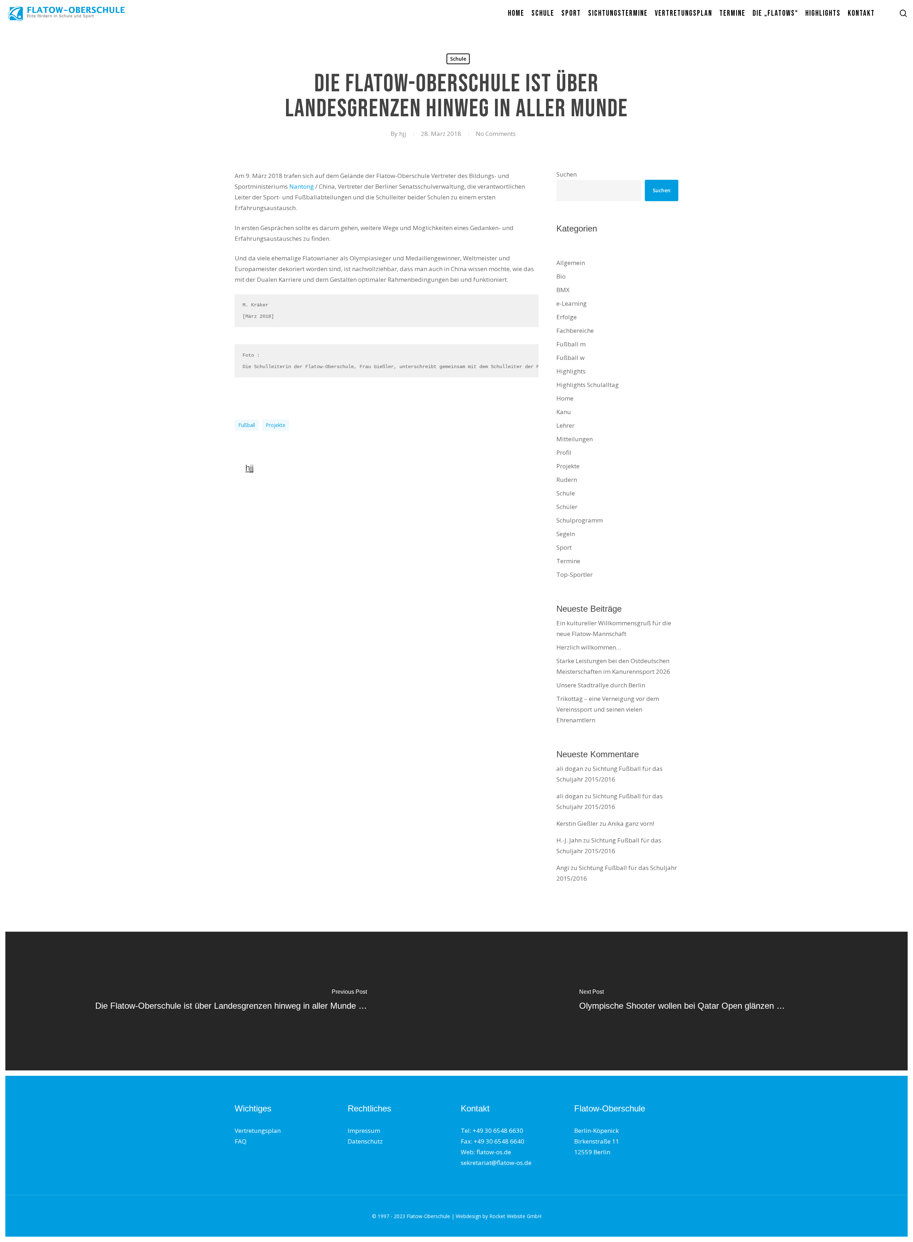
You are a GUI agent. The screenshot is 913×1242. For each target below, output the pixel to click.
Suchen (566, 174)
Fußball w (570, 357)
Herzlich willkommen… (588, 647)
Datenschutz (365, 1141)
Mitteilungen (574, 439)
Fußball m (571, 344)
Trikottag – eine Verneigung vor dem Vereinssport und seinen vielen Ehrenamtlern (607, 709)
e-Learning (571, 303)
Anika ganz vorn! (631, 823)
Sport (564, 547)
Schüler (566, 507)
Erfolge (566, 317)
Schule (458, 58)
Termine (568, 561)
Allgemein (570, 263)
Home (564, 398)
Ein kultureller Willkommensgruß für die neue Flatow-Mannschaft (613, 628)
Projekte (275, 425)
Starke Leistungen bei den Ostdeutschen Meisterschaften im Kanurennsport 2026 (613, 666)
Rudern (566, 479)
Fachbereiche (575, 330)
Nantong (301, 186)
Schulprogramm (579, 520)
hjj (402, 133)
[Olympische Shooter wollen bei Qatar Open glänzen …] (682, 1001)
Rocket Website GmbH (515, 1216)
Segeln (565, 534)
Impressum (364, 1130)
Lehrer (565, 425)
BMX (563, 290)
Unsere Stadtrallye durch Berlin (600, 685)
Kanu (563, 412)
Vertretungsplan (258, 1130)
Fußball (246, 425)
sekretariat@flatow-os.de (496, 1163)
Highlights (571, 371)
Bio (561, 276)
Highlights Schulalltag (587, 385)
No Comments (496, 133)
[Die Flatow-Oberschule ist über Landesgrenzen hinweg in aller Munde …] (230, 1001)
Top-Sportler (574, 574)
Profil (563, 452)
